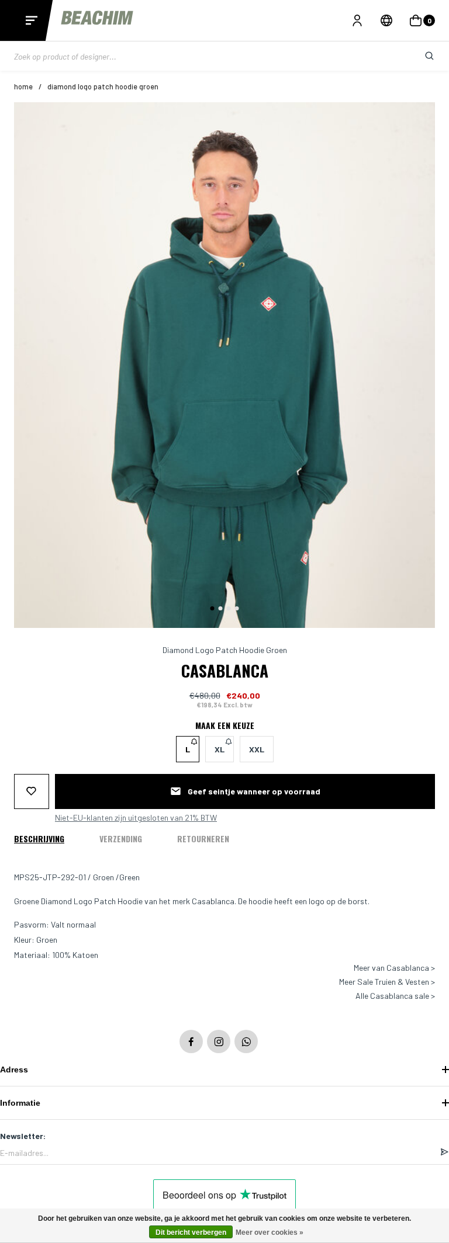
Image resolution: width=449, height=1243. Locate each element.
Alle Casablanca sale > (395, 996)
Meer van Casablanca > (394, 968)
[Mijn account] (357, 20)
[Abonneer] (444, 1152)
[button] (212, 608)
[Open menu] (31, 20)
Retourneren (203, 838)
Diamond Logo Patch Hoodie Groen (102, 86)
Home (23, 86)
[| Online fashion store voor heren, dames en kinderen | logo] (98, 20)
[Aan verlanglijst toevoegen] (31, 791)
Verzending (120, 838)
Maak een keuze (224, 725)
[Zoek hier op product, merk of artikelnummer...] (420, 56)
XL (219, 749)
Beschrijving (39, 838)
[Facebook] (191, 1041)
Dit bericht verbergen (191, 1232)
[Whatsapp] (246, 1041)
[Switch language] (386, 20)
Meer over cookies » (269, 1232)
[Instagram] (218, 1041)
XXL (256, 749)
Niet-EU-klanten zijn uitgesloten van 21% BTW (136, 817)
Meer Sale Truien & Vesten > (387, 982)
